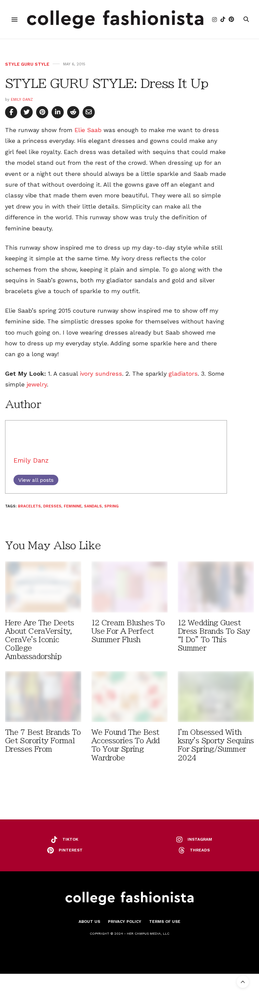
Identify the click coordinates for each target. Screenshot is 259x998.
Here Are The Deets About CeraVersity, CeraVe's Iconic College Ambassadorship (39, 639)
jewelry (37, 384)
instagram (200, 839)
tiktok (70, 839)
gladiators (183, 373)
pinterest (71, 850)
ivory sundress (101, 373)
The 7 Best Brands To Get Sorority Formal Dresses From (43, 741)
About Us (89, 921)
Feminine (73, 506)
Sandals (93, 506)
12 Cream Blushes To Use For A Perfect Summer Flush (128, 631)
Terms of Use (164, 921)
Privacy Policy (124, 921)
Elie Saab (88, 129)
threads (200, 850)
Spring (111, 506)
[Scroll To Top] (243, 982)
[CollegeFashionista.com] (115, 19)
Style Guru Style (27, 64)
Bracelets (29, 506)
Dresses (52, 506)
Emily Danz (22, 99)
